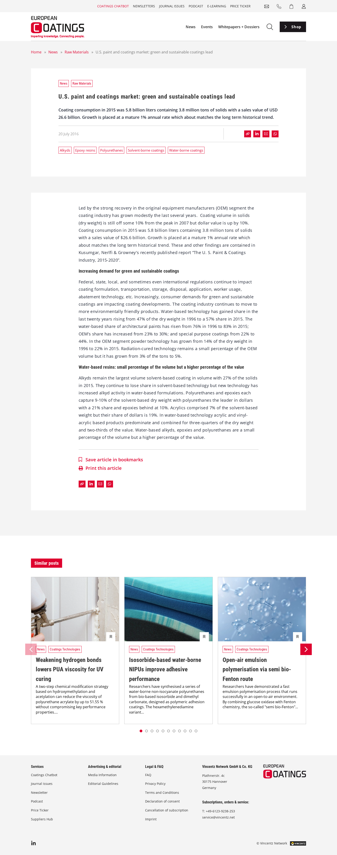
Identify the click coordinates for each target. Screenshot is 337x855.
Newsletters (144, 6)
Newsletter (39, 792)
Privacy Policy (155, 783)
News (191, 26)
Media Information (102, 775)
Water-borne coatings (186, 150)
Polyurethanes (111, 150)
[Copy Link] (247, 133)
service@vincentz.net (218, 817)
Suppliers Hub (42, 819)
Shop (296, 26)
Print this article (104, 468)
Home (36, 52)
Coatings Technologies (65, 649)
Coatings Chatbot (113, 6)
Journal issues (172, 6)
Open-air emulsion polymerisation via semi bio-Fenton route (257, 669)
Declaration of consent (162, 801)
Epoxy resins (85, 150)
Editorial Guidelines (103, 783)
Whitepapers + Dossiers (239, 26)
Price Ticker (240, 6)
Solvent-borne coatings (146, 150)
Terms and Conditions (162, 792)
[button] (146, 731)
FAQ (148, 775)
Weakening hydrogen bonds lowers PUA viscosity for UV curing (69, 669)
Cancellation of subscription (166, 810)
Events (207, 26)
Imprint (151, 819)
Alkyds (65, 150)
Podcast (196, 6)
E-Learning (216, 6)
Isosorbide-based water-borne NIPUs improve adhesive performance (165, 669)
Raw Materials (77, 52)
